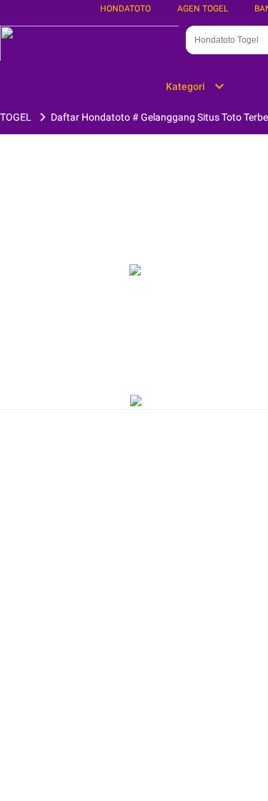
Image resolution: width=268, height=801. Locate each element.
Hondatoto (125, 9)
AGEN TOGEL (202, 9)
